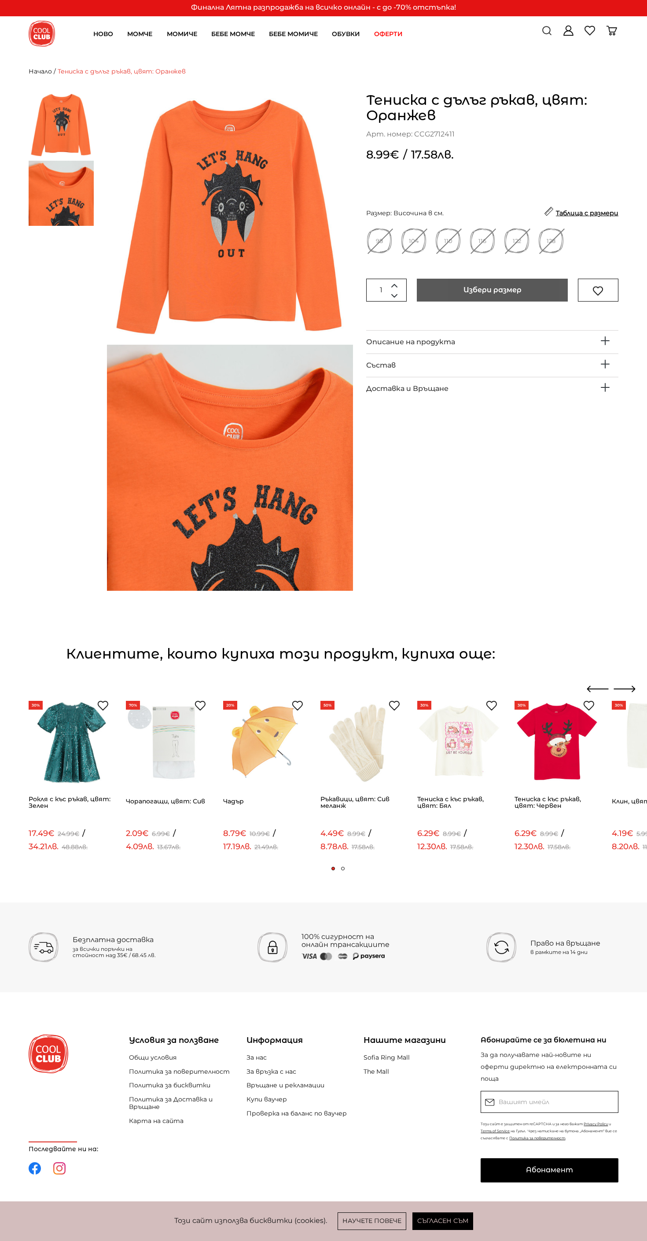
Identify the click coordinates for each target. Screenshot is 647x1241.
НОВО (103, 34)
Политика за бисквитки (169, 1085)
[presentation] (598, 688)
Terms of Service (495, 1131)
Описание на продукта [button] (410, 342)
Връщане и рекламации (285, 1085)
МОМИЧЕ (182, 34)
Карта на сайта (156, 1121)
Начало (40, 71)
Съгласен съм (442, 1221)
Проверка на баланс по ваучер (296, 1113)
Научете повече (371, 1221)
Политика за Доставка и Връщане (171, 1103)
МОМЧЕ (139, 34)
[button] (333, 869)
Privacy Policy (596, 1124)
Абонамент (549, 1170)
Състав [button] (381, 365)
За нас (256, 1057)
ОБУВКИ (346, 34)
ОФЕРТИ (388, 34)
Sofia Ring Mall (387, 1057)
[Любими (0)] (591, 33)
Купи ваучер (266, 1099)
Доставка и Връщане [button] (407, 388)
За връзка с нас (271, 1071)
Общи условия (152, 1057)
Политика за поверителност (179, 1071)
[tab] (492, 342)
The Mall (376, 1071)
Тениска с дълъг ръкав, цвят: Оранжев (122, 71)
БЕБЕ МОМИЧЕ (293, 34)
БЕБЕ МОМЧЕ (233, 34)
